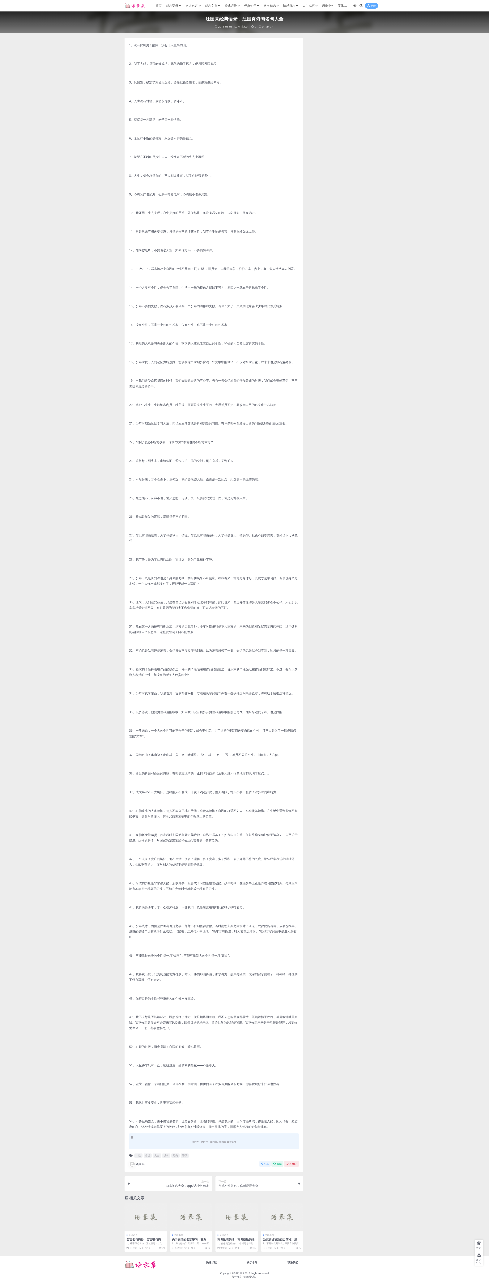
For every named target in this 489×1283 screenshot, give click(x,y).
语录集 (140, 1164)
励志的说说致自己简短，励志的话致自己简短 (281, 1241)
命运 (147, 1155)
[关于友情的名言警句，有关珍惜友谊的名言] (191, 1217)
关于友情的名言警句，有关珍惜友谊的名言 (190, 1241)
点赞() (293, 1163)
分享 (266, 1163)
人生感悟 (309, 6)
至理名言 (243, 26)
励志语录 (172, 6)
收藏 (279, 1163)
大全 (156, 1155)
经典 (175, 1155)
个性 (138, 1155)
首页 (158, 6)
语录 (184, 1155)
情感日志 (289, 6)
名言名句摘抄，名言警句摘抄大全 (145, 1241)
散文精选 (270, 6)
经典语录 (231, 6)
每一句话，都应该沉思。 (244, 1276)
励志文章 (211, 6)
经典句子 (250, 6)
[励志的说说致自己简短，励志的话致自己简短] (282, 1217)
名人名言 (192, 6)
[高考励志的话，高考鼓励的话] (236, 1217)
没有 (166, 1155)
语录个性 (328, 6)
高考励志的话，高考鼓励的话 (236, 1239)
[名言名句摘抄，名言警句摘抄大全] (146, 1217)
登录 (373, 5)
